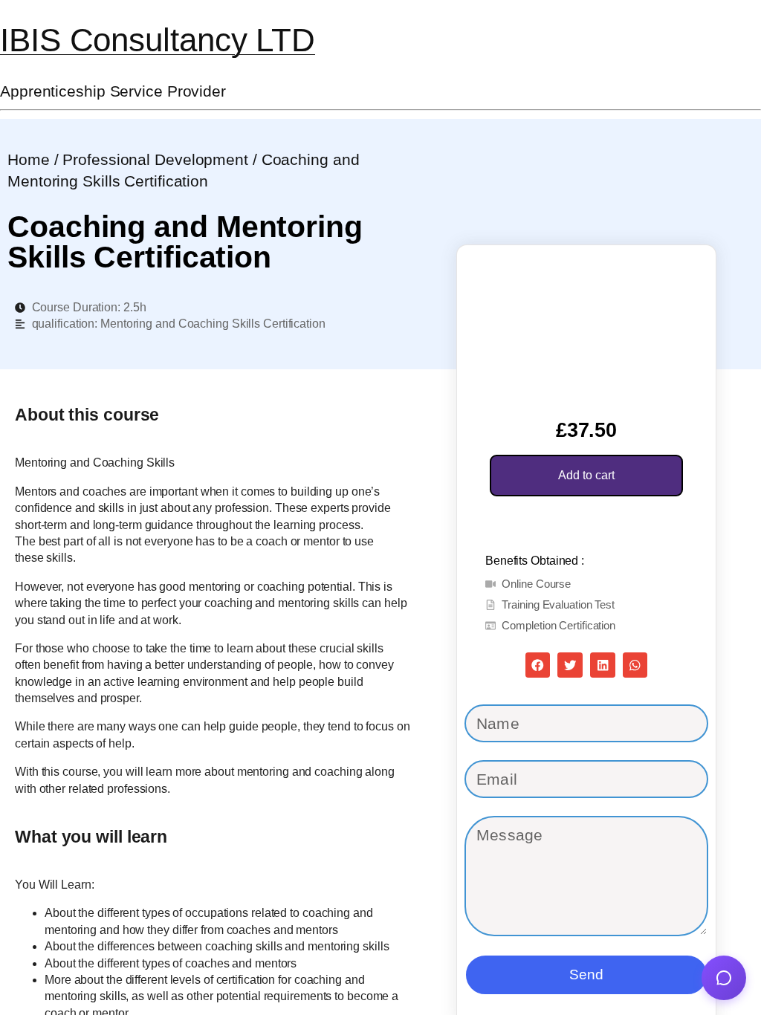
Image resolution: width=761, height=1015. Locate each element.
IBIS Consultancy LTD (157, 40)
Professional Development (155, 159)
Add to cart (586, 475)
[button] (538, 665)
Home (28, 159)
